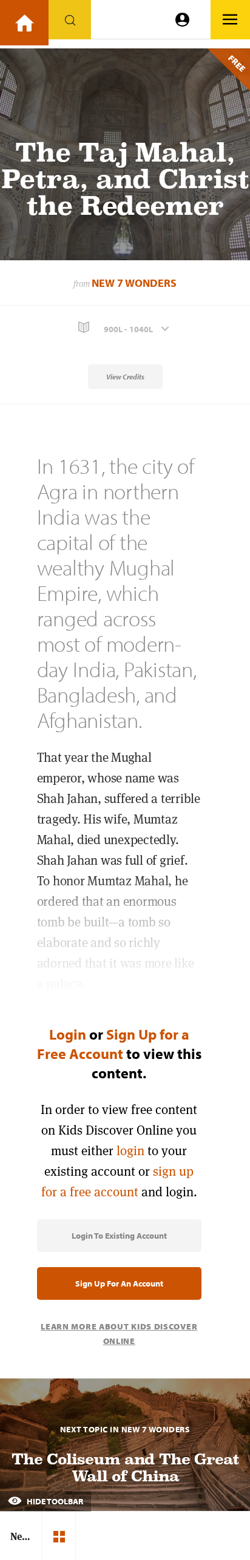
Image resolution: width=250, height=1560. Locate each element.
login (130, 1150)
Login (67, 1034)
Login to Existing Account (119, 1235)
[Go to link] (24, 22)
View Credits (125, 376)
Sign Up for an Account (119, 1283)
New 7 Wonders (134, 283)
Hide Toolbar (54, 1501)
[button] (125, 328)
